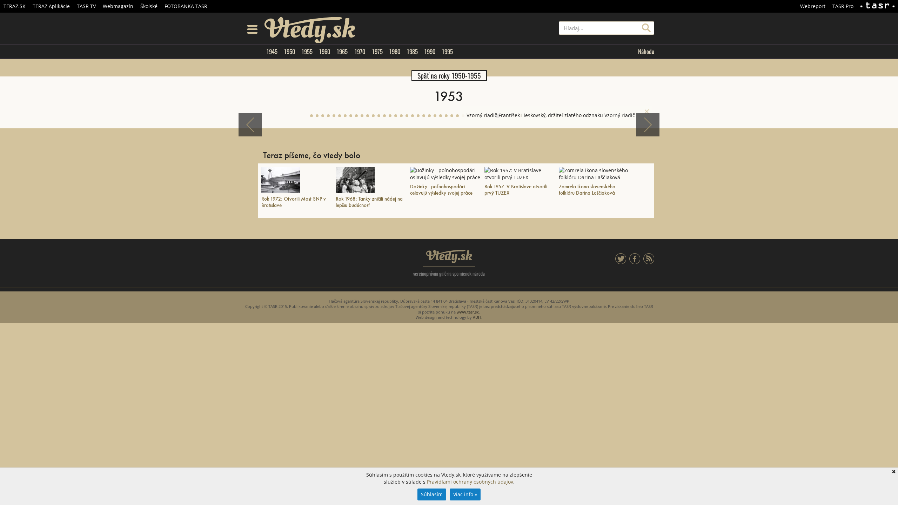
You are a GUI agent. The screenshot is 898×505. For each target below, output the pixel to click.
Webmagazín (118, 6)
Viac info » (465, 494)
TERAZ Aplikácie (51, 6)
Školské (149, 6)
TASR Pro (842, 6)
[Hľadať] (646, 28)
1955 (307, 51)
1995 (447, 51)
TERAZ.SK (15, 6)
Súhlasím (432, 494)
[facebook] (634, 262)
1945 (271, 51)
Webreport (812, 6)
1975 (377, 51)
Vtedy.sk (449, 256)
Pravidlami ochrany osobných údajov (470, 481)
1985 (412, 51)
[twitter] (620, 262)
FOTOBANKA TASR (186, 6)
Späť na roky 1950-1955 (449, 75)
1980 (394, 51)
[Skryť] (646, 111)
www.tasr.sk (468, 312)
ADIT (477, 317)
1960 (324, 51)
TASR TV (86, 6)
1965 (342, 51)
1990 (429, 51)
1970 (359, 51)
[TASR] (877, 6)
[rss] (648, 262)
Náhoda (646, 51)
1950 (289, 51)
